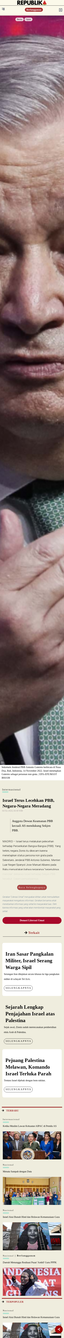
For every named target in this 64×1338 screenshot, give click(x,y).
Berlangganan (33, 9)
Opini (28, 19)
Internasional (11, 1119)
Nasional (8, 1165)
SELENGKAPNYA (18, 988)
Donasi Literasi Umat (32, 920)
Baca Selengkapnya (32, 887)
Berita (19, 19)
